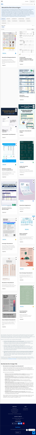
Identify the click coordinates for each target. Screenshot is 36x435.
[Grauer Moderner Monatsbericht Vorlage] (9, 305)
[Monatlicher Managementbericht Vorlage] (9, 43)
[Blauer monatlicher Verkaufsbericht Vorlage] (27, 223)
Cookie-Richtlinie (14, 412)
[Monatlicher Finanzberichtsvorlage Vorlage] (27, 81)
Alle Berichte (3, 18)
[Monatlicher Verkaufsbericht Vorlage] (9, 268)
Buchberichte (8, 18)
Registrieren (32, 1)
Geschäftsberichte (14, 18)
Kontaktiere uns (25, 409)
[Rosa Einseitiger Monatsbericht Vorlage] (27, 258)
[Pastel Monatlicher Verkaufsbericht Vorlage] (27, 297)
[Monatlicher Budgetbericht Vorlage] (27, 191)
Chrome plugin (25, 408)
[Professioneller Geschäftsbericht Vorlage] (9, 120)
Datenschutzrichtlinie (14, 411)
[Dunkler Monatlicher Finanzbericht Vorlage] (27, 152)
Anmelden (26, 1)
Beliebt (33, 29)
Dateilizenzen (14, 408)
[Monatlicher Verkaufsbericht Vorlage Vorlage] (27, 116)
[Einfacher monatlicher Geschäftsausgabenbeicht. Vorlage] (9, 154)
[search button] (34, 4)
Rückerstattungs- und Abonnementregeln (14, 413)
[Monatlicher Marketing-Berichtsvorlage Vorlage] (9, 193)
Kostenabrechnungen (21, 18)
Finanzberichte (28, 18)
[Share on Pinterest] (16, 32)
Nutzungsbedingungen (14, 409)
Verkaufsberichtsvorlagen (12, 358)
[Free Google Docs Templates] (2, 4)
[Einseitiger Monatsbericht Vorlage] (9, 229)
